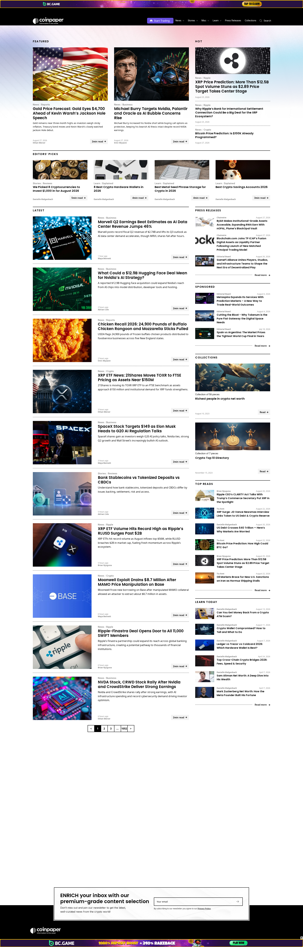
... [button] (117, 728)
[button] (233, 20)
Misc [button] (204, 20)
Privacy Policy (204, 908)
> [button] (130, 728)
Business (127, 104)
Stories (37, 183)
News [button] (178, 20)
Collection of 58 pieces (207, 394)
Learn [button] (216, 20)
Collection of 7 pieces (206, 453)
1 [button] (97, 728)
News (36, 104)
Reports (45, 104)
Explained (107, 183)
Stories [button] (191, 20)
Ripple (207, 78)
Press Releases (233, 20)
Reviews (47, 183)
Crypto (207, 129)
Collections (250, 20)
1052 (124, 728)
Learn (97, 183)
